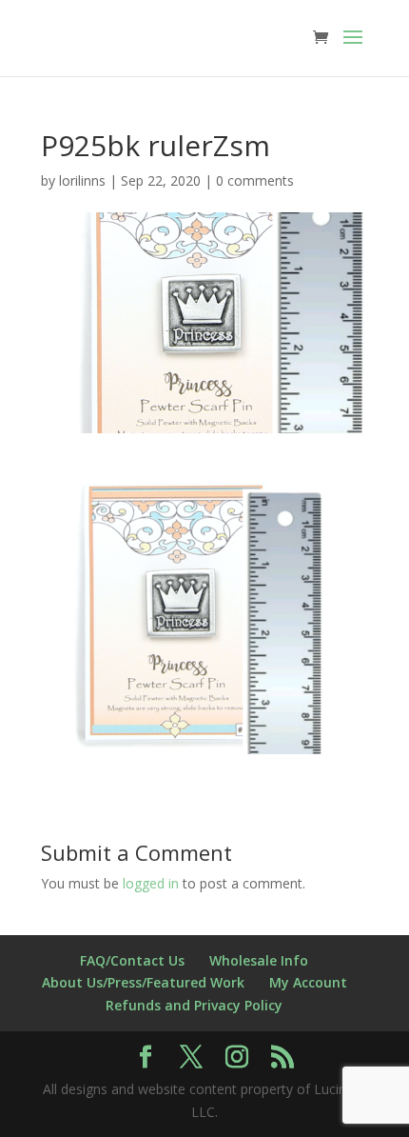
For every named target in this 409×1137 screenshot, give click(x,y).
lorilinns (82, 180)
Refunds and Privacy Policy (194, 1005)
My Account (308, 982)
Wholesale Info (258, 960)
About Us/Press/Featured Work (143, 982)
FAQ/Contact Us (132, 960)
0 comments (255, 180)
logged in (151, 883)
